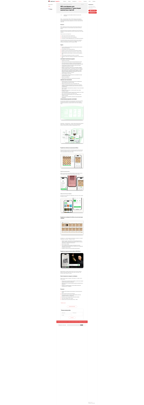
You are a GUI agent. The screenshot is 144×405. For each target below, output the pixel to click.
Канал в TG (93, 12)
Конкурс (69, 1)
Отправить (72, 317)
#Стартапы (61, 4)
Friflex (49, 6)
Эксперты (94, 1)
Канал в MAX (93, 10)
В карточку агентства (72, 306)
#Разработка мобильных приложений (67, 4)
